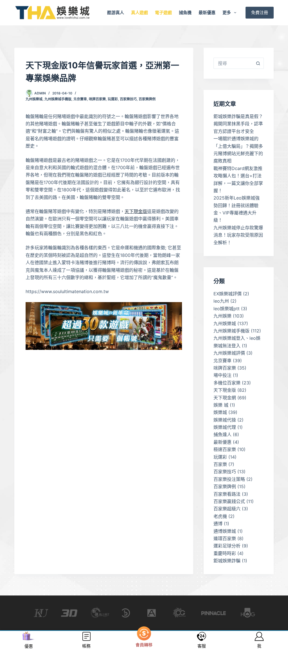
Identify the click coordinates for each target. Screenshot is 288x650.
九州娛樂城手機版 (57, 99)
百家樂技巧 (128, 99)
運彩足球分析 (226, 546)
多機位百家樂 (226, 383)
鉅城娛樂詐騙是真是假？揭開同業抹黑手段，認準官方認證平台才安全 (238, 124)
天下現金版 (136, 211)
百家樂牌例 (147, 99)
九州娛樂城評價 (229, 353)
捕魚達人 (222, 434)
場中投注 (222, 375)
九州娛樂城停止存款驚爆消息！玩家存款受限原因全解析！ (238, 235)
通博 (217, 523)
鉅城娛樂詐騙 (226, 560)
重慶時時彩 (224, 553)
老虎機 (220, 516)
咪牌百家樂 (97, 99)
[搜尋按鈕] (258, 63)
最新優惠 (207, 12)
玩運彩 (113, 99)
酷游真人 (115, 12)
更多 (226, 12)
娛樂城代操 (224, 420)
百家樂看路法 (226, 494)
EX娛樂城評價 (227, 293)
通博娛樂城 (224, 531)
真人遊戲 (139, 12)
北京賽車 (80, 99)
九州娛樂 (222, 316)
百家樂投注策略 (229, 479)
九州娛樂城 (34, 99)
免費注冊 (259, 12)
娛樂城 (220, 412)
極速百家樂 (224, 449)
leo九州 (221, 301)
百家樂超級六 (226, 508)
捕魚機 (185, 12)
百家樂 (220, 464)
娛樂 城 (220, 405)
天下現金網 (224, 397)
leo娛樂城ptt (226, 308)
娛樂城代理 (224, 427)
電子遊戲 (163, 12)
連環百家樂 (224, 538)
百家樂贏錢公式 (229, 501)
